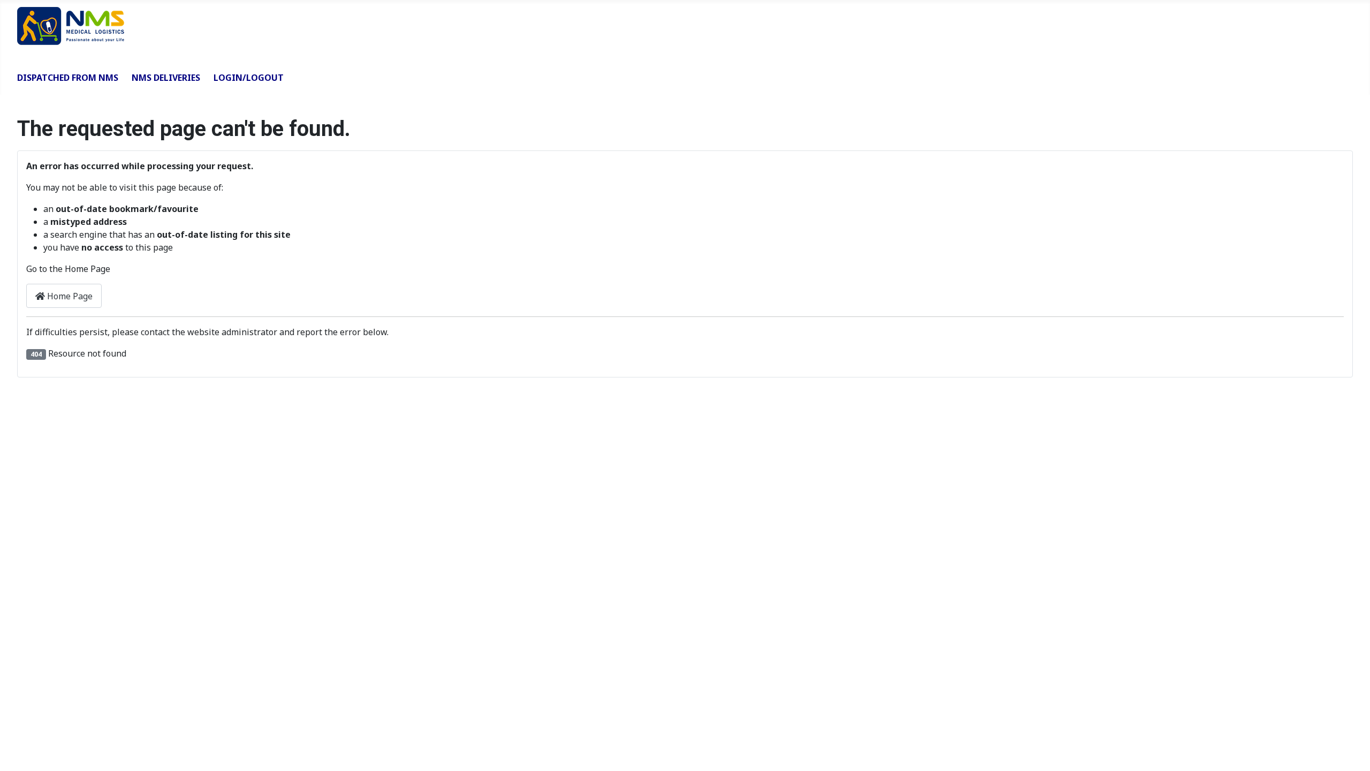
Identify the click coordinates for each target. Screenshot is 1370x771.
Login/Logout (249, 78)
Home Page (69, 296)
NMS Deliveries (166, 78)
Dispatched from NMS (67, 78)
